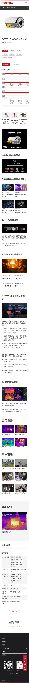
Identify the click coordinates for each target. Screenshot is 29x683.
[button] (14, 638)
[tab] (14, 638)
